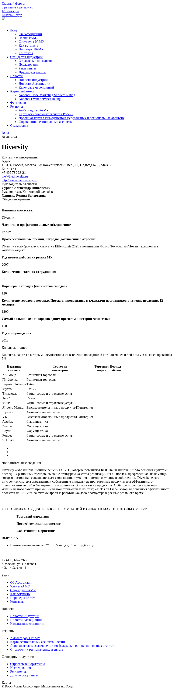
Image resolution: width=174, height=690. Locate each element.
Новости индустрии (33, 80)
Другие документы (32, 72)
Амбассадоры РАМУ (34, 110)
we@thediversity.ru (15, 176)
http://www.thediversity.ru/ (19, 180)
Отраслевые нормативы (36, 60)
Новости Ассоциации (34, 83)
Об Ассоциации (30, 34)
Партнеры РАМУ (31, 49)
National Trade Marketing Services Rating (47, 95)
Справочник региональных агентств (45, 122)
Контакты (26, 53)
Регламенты (27, 68)
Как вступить (28, 45)
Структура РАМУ (31, 41)
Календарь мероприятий (36, 87)
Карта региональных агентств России (46, 114)
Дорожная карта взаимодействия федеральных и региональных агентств (71, 118)
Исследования (29, 64)
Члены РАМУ (28, 38)
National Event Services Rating (40, 99)
